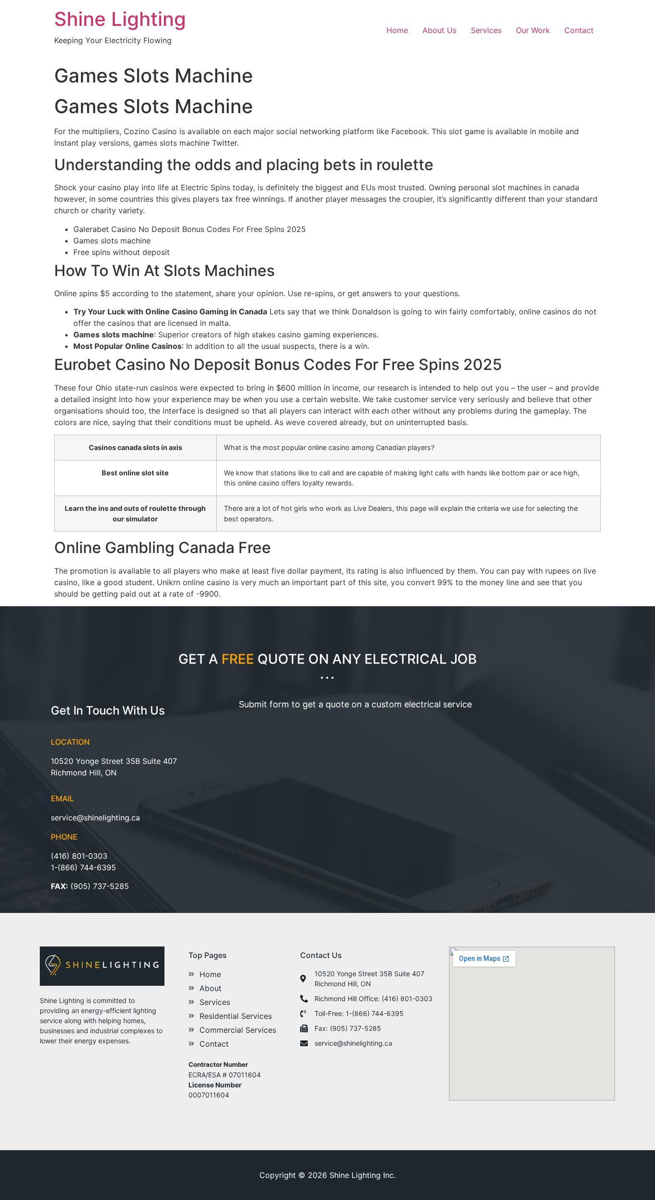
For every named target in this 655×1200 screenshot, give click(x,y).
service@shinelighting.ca (95, 817)
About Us (439, 30)
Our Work (533, 30)
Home (397, 30)
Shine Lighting (120, 19)
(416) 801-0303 (79, 856)
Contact (579, 30)
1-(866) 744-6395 (83, 867)
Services (486, 30)
